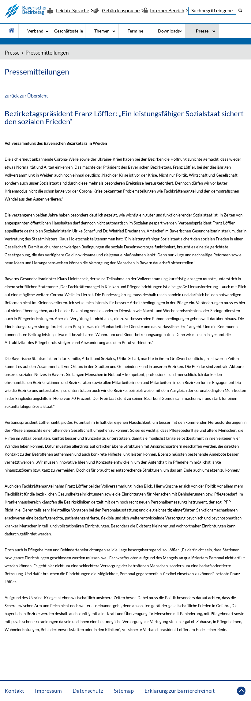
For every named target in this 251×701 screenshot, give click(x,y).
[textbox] (212, 11)
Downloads (169, 30)
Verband (35, 30)
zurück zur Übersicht (26, 95)
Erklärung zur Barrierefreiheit (179, 690)
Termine (135, 30)
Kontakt (14, 690)
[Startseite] (26, 10)
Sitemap (124, 690)
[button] (240, 10)
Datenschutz (88, 690)
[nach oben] (241, 691)
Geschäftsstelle (68, 30)
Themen (102, 30)
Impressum (48, 690)
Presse (202, 30)
